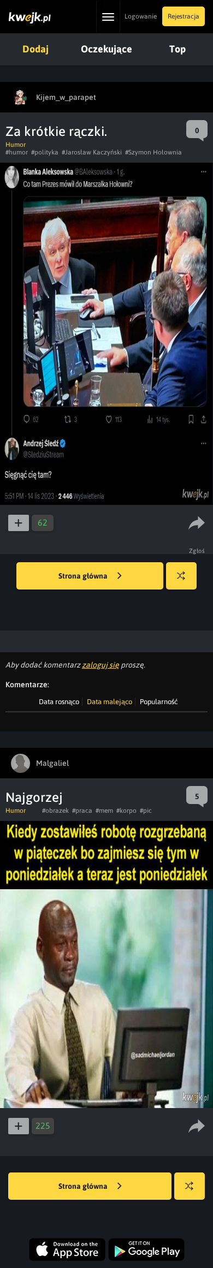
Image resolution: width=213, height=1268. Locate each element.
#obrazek (55, 810)
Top (177, 49)
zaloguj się (100, 664)
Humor (15, 144)
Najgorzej (34, 797)
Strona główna (83, 576)
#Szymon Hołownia (153, 152)
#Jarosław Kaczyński (92, 152)
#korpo (126, 810)
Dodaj (35, 49)
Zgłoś (197, 550)
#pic (146, 810)
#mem (104, 810)
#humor (16, 152)
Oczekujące (106, 49)
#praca (82, 810)
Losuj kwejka (181, 576)
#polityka (44, 152)
